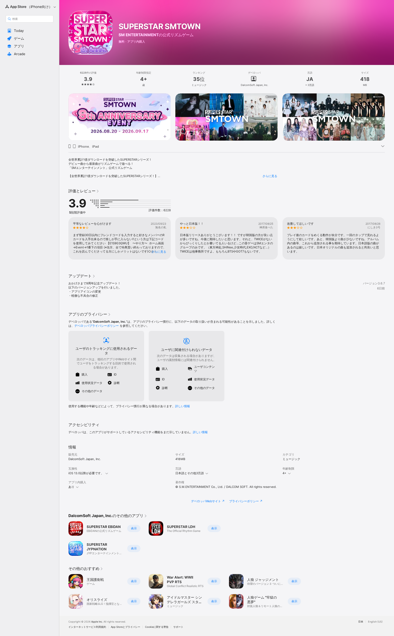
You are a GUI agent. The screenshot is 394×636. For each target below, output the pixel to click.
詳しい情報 (182, 406)
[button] (29, 30)
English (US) (375, 622)
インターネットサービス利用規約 (87, 627)
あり (71, 487)
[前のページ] (64, 117)
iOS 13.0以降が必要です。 (86, 473)
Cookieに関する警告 (156, 627)
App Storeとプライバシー (125, 627)
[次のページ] (389, 117)
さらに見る (269, 176)
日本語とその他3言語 (189, 473)
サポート (178, 627)
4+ (284, 473)
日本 (360, 622)
